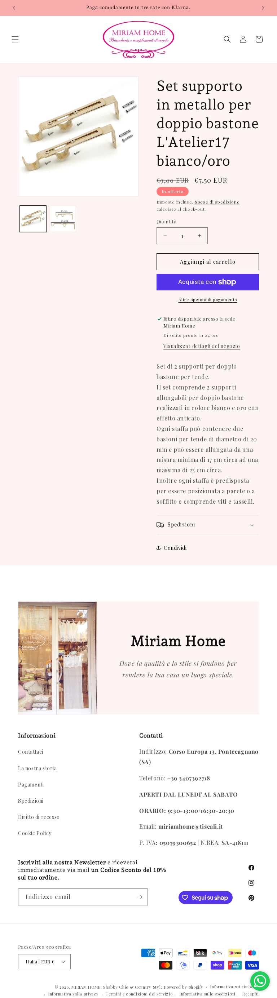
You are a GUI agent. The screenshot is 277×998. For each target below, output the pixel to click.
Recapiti (250, 994)
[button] (15, 39)
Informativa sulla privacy (73, 994)
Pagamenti (31, 784)
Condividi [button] (175, 547)
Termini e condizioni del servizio (139, 994)
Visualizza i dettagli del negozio (201, 346)
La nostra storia (37, 768)
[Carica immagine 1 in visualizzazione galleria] (33, 219)
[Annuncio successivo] (263, 8)
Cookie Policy (35, 833)
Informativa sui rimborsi (234, 986)
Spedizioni (31, 800)
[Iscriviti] (140, 896)
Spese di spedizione (217, 202)
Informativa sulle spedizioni (208, 994)
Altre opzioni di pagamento (208, 299)
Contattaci (30, 751)
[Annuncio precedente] (14, 8)
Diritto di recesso (39, 817)
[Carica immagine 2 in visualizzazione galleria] (63, 219)
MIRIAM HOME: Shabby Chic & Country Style (117, 987)
